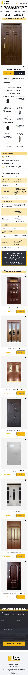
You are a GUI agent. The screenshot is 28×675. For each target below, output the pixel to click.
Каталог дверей (9, 11)
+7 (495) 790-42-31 (22, 3)
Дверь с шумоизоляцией (20, 11)
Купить (19, 73)
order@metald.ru (15, 664)
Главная (2, 11)
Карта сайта (14, 673)
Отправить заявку (14, 643)
